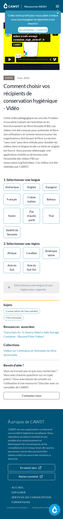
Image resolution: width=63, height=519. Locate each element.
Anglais (31, 187)
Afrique (11, 253)
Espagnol (51, 187)
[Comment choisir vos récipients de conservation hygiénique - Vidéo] (31, 46)
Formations (21, 502)
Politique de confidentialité (44, 507)
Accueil (18, 487)
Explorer (19, 492)
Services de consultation (31, 497)
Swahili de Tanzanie (12, 232)
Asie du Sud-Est (31, 267)
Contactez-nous (31, 395)
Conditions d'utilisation (17, 507)
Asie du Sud (12, 267)
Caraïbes (31, 253)
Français (12, 199)
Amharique (12, 187)
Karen (12, 215)
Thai (51, 215)
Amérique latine (51, 253)
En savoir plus (28, 467)
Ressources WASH (35, 6)
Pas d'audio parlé (31, 216)
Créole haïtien (31, 199)
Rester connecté (28, 476)
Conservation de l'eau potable (22, 311)
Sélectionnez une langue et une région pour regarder (33, 287)
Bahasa (51, 199)
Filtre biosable (13, 317)
